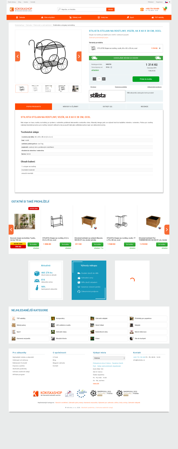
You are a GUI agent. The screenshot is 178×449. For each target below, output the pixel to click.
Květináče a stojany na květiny (64, 25)
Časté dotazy (12, 2)
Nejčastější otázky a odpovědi (23, 357)
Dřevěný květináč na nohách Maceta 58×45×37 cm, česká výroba (88, 239)
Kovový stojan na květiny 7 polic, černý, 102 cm (22, 239)
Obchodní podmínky (20, 369)
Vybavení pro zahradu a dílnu (108, 402)
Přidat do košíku (146, 79)
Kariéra (26, 2)
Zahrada (29, 25)
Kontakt (33, 2)
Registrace (159, 2)
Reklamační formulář (20, 363)
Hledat (110, 9)
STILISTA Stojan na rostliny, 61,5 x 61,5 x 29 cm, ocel (55, 239)
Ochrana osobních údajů (21, 371)
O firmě (55, 357)
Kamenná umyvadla (90, 402)
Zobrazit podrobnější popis (98, 37)
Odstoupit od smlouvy (20, 360)
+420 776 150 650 (139, 357)
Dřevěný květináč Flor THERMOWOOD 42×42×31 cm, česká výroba (153, 239)
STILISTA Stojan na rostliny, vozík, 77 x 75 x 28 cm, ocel (121, 239)
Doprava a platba (121, 87)
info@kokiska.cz (139, 360)
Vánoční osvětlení (61, 402)
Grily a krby (123, 402)
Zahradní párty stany (76, 402)
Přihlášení (151, 2)
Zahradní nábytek (134, 402)
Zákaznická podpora (154, 87)
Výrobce (93, 87)
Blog (19, 2)
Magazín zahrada (59, 363)
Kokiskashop (19, 25)
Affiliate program (19, 374)
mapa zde (96, 383)
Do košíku (33, 244)
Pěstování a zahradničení (43, 25)
